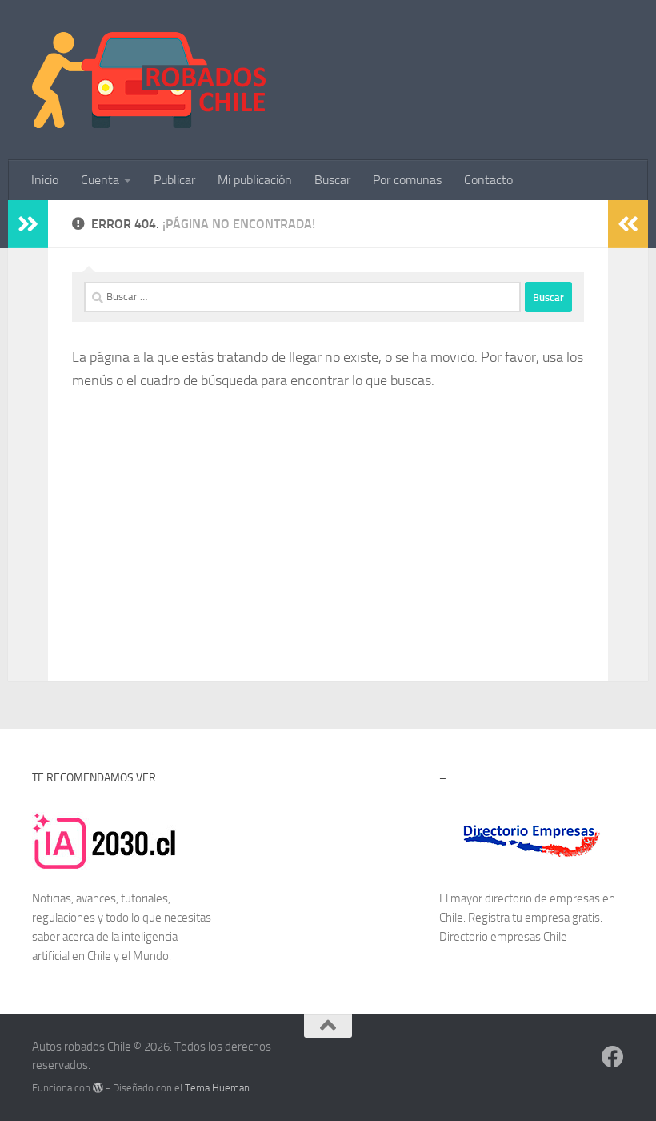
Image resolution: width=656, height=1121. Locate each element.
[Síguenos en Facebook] (613, 1057)
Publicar (174, 179)
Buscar (332, 179)
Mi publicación (255, 179)
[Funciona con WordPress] (98, 1088)
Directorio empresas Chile (503, 937)
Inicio (44, 179)
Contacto (488, 179)
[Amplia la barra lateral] (28, 224)
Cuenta (100, 179)
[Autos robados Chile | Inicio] (149, 80)
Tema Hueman (217, 1088)
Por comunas (407, 179)
